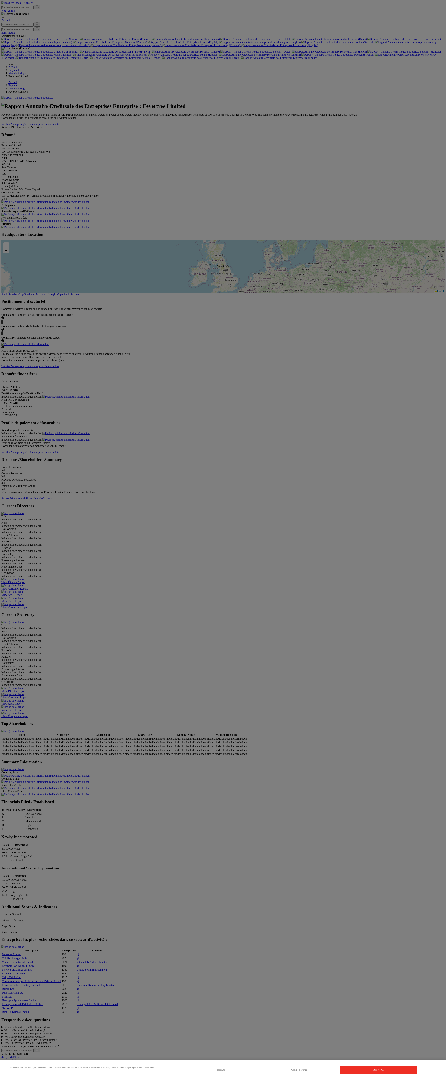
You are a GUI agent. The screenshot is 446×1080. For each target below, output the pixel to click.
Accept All (378, 1069)
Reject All (220, 1069)
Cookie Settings (299, 1069)
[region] (223, 1070)
